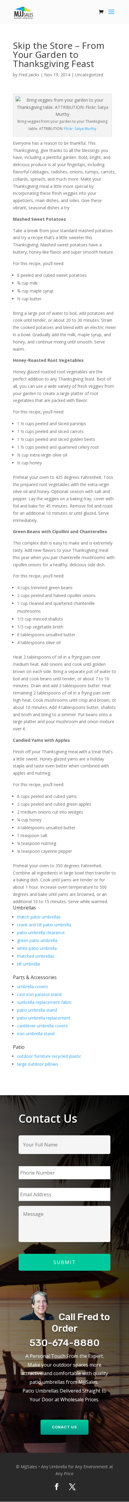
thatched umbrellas (35, 956)
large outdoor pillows (37, 1064)
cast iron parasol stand (39, 994)
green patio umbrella (37, 940)
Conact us (64, 1427)
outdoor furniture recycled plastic (49, 1056)
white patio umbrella (37, 948)
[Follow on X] (72, 1486)
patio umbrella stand (37, 1010)
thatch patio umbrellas (39, 917)
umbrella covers (32, 986)
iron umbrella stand (36, 1033)
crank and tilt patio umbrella (44, 925)
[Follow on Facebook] (56, 1486)
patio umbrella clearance (41, 932)
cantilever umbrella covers (42, 1026)
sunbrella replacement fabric (44, 1002)
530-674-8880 (64, 1343)
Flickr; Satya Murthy (80, 128)
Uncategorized (89, 74)
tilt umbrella (28, 964)
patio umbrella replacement (43, 1018)
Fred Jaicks (29, 74)
